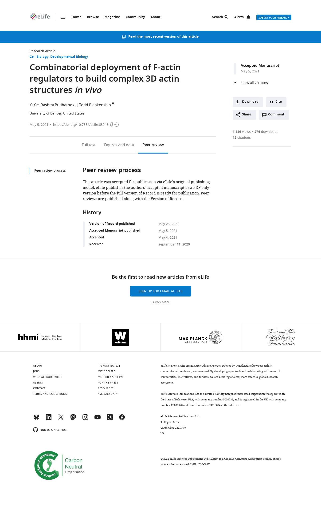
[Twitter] (61, 419)
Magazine (112, 17)
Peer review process (50, 170)
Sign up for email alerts (160, 291)
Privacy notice (161, 302)
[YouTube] (97, 419)
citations (242, 137)
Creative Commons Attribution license (247, 459)
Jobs (36, 371)
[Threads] (109, 419)
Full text (89, 145)
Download (250, 102)
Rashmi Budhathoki (58, 105)
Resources (106, 388)
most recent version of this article (171, 37)
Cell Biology (39, 57)
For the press (108, 382)
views (242, 131)
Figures (119, 145)
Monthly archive (111, 377)
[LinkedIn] (48, 419)
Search (217, 17)
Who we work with (47, 377)
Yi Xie (34, 105)
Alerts (239, 17)
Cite (278, 102)
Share (246, 114)
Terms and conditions (50, 394)
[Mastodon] (73, 419)
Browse (93, 17)
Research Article (42, 51)
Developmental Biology (69, 57)
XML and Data (107, 394)
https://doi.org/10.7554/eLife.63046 (80, 124)
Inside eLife (106, 371)
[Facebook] (122, 419)
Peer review (153, 145)
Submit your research (273, 18)
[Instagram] (85, 419)
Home (76, 17)
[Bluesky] (36, 419)
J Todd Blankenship (94, 105)
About (155, 17)
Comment (278, 116)
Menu (63, 17)
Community (135, 17)
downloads (266, 131)
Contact (39, 388)
